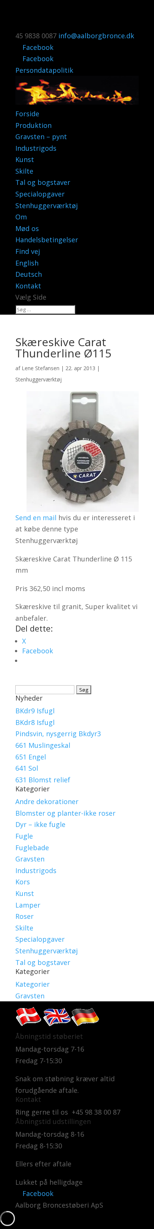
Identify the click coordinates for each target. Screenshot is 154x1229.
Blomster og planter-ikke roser (65, 813)
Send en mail (35, 517)
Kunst (24, 159)
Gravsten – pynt (41, 136)
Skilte (24, 171)
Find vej (27, 251)
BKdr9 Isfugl (35, 710)
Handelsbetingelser (46, 239)
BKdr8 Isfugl (35, 722)
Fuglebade (32, 847)
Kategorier (32, 984)
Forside (27, 113)
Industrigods (35, 148)
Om (21, 216)
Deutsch (28, 274)
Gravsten (29, 858)
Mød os (27, 228)
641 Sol (26, 768)
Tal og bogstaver (42, 182)
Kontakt (28, 285)
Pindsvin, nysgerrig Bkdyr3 (58, 733)
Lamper (27, 904)
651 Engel (30, 756)
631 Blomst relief (42, 779)
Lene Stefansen (40, 368)
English (26, 262)
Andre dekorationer (46, 801)
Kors (22, 881)
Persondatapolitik (44, 70)
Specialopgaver (40, 193)
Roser (24, 916)
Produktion (33, 125)
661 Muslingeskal (42, 745)
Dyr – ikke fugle (40, 824)
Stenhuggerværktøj (46, 205)
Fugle (24, 835)
